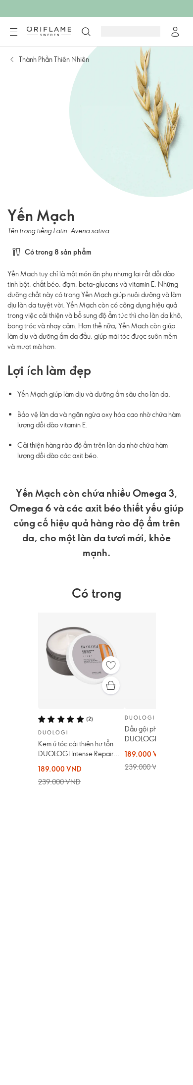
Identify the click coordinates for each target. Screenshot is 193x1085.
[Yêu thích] (111, 665)
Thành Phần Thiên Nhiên (54, 59)
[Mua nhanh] (111, 685)
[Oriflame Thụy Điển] (49, 31)
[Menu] (13, 32)
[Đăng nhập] (175, 31)
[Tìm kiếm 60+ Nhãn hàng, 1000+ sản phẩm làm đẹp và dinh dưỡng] (86, 31)
